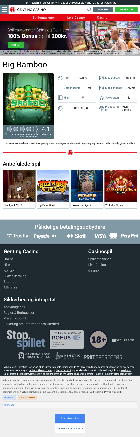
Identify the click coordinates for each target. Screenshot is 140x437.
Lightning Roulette (93, 373)
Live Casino (76, 17)
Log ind (103, 9)
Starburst (126, 370)
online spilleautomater (40, 370)
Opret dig (126, 9)
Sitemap (10, 282)
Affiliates (10, 287)
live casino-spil (63, 370)
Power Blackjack (81, 205)
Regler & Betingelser (19, 313)
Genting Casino (27, 367)
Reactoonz (36, 373)
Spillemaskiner (44, 17)
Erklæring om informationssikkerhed (31, 324)
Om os (8, 259)
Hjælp (8, 265)
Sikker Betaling (15, 276)
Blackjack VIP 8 (13, 205)
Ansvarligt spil (14, 307)
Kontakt (10, 270)
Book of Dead (11, 373)
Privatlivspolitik (15, 318)
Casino (102, 17)
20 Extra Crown (114, 205)
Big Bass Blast (46, 205)
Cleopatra (24, 373)
